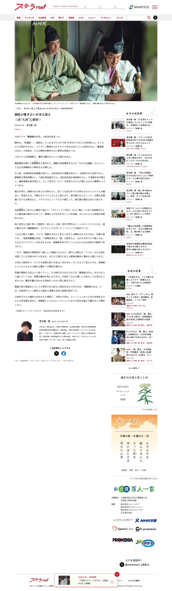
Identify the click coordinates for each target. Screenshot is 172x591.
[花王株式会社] (145, 544)
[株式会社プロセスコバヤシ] (122, 544)
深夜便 (71, 17)
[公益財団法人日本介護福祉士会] (122, 521)
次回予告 (149, 325)
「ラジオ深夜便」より (149, 409)
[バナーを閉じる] (117, 574)
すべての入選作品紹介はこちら (143, 478)
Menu (154, 6)
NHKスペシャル (131, 255)
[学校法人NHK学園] (145, 521)
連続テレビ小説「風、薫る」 (136, 325)
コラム (81, 17)
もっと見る (133, 368)
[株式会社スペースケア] (122, 530)
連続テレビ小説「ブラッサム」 (136, 305)
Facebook (63, 352)
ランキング (29, 17)
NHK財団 (42, 17)
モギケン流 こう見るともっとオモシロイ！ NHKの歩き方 (48, 108)
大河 (52, 17)
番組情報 (24, 360)
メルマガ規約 (134, 580)
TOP (16, 360)
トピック (119, 17)
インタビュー (105, 17)
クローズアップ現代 (133, 148)
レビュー (92, 17)
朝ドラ (61, 17)
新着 (18, 17)
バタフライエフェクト (133, 166)
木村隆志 (138, 286)
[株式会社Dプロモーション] (145, 530)
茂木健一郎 (54, 321)
